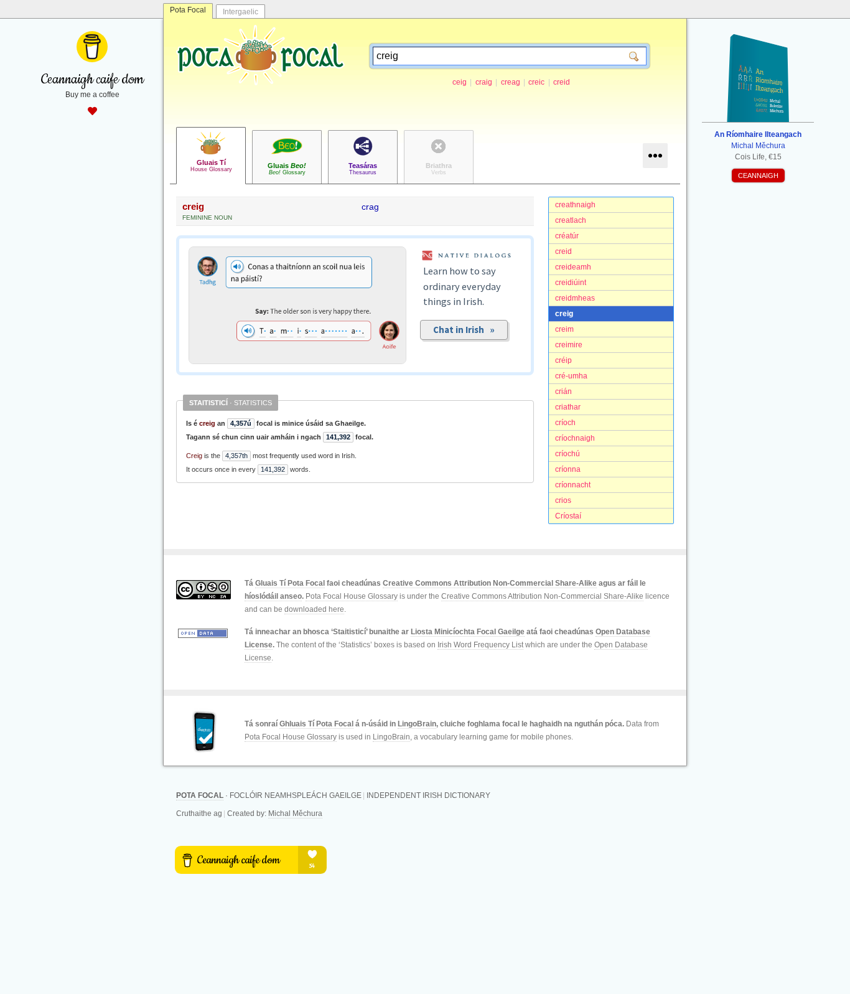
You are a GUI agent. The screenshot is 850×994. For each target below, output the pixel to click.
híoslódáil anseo (273, 596)
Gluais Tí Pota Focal (290, 583)
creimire (568, 344)
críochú (567, 453)
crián (563, 391)
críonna (568, 469)
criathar (568, 407)
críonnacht (573, 485)
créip (563, 360)
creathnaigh (575, 204)
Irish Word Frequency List (480, 644)
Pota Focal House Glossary (352, 596)
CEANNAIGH (758, 175)
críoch (565, 422)
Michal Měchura (295, 813)
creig (564, 313)
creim (564, 329)
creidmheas (575, 298)
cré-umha (571, 376)
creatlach (570, 220)
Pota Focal (188, 10)
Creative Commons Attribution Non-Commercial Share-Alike (490, 583)
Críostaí (568, 516)
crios (563, 500)
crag (370, 207)
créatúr (567, 236)
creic (536, 82)
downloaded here (314, 609)
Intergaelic (240, 11)
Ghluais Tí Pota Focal (316, 724)
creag (510, 82)
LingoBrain (417, 724)
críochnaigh (575, 438)
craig (483, 82)
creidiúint (570, 282)
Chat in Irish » (464, 329)
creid (561, 82)
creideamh (573, 267)
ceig (459, 82)
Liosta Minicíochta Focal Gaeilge (468, 631)
